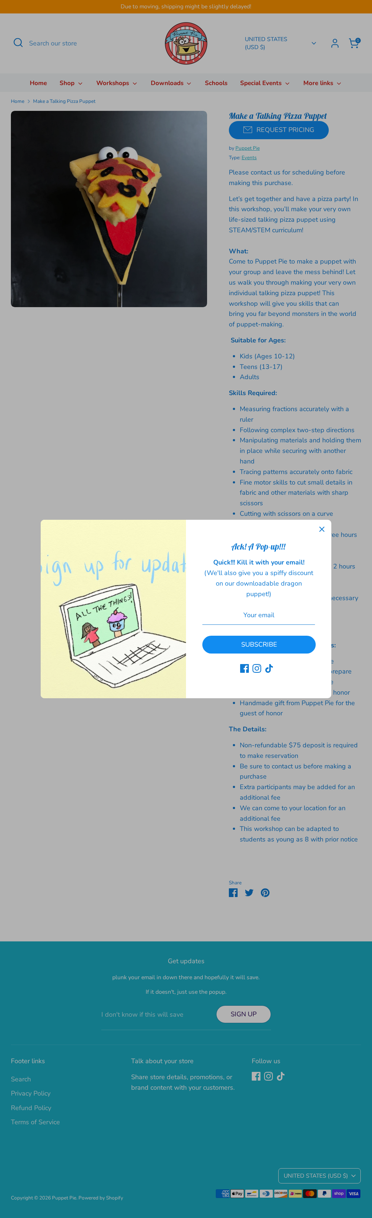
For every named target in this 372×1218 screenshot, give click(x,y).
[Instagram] (256, 668)
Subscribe (259, 644)
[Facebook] (244, 668)
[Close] (322, 529)
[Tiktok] (269, 668)
